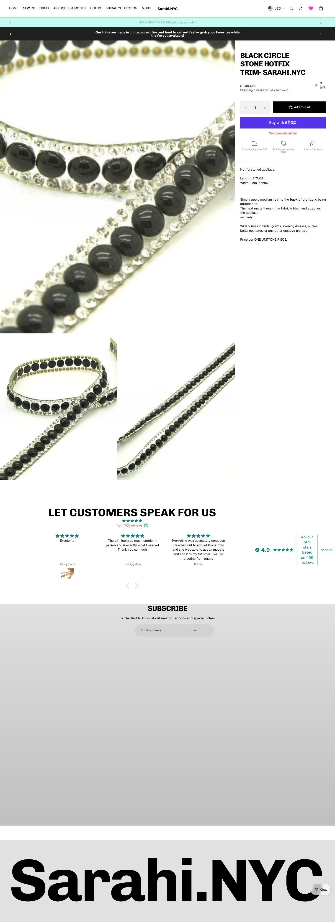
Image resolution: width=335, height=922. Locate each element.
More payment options (283, 133)
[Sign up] (195, 630)
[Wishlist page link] (311, 8)
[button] (129, 585)
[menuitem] (13, 8)
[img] (132, 521)
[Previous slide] (11, 23)
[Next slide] (321, 23)
